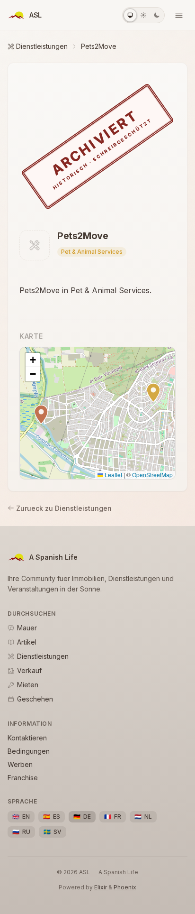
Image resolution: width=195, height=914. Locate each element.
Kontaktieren (27, 738)
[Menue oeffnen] (178, 15)
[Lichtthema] (143, 15)
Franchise (23, 778)
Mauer (27, 628)
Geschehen (35, 699)
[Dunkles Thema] (156, 15)
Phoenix (125, 887)
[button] (153, 392)
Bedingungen (29, 751)
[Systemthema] (130, 15)
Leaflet (112, 475)
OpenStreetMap (152, 475)
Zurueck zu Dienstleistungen (64, 508)
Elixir (101, 887)
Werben (20, 764)
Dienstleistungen (42, 46)
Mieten (27, 685)
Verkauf (29, 670)
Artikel (26, 642)
